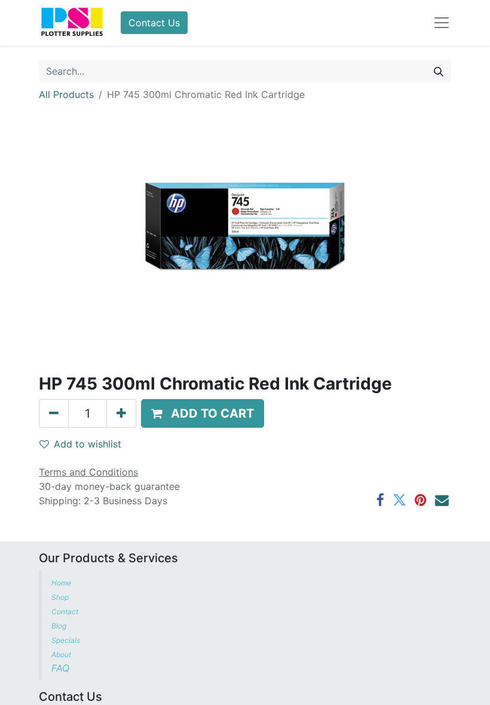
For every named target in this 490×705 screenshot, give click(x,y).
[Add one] (121, 413)
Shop (60, 597)
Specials (66, 640)
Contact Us (154, 23)
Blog (59, 625)
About (61, 654)
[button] (202, 413)
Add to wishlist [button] (87, 444)
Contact (65, 611)
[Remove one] (54, 413)
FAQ (61, 668)
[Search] (438, 71)
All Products (66, 94)
